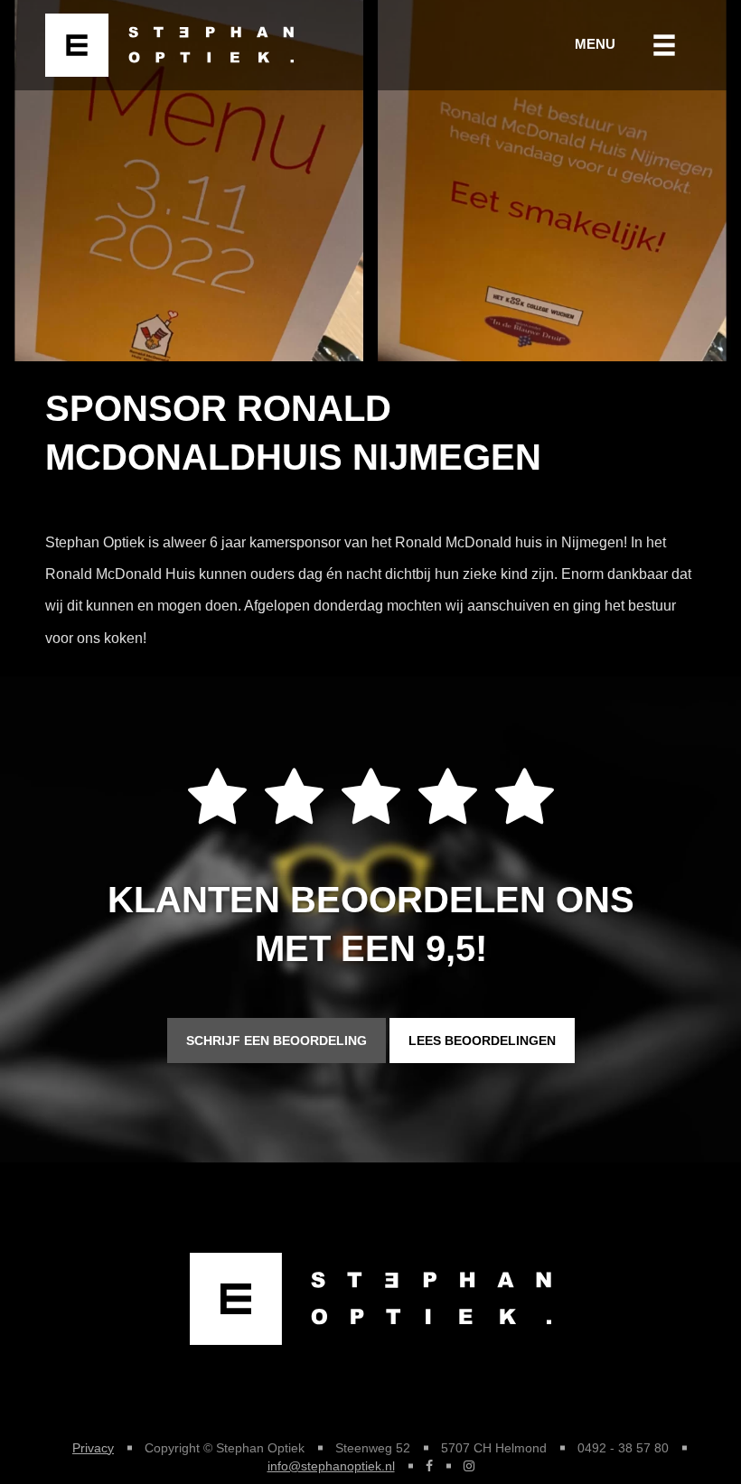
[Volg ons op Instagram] (469, 1466)
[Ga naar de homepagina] (163, 45)
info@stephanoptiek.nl (331, 1466)
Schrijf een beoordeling (276, 1040)
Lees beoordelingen (482, 1040)
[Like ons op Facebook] (429, 1466)
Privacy (93, 1448)
